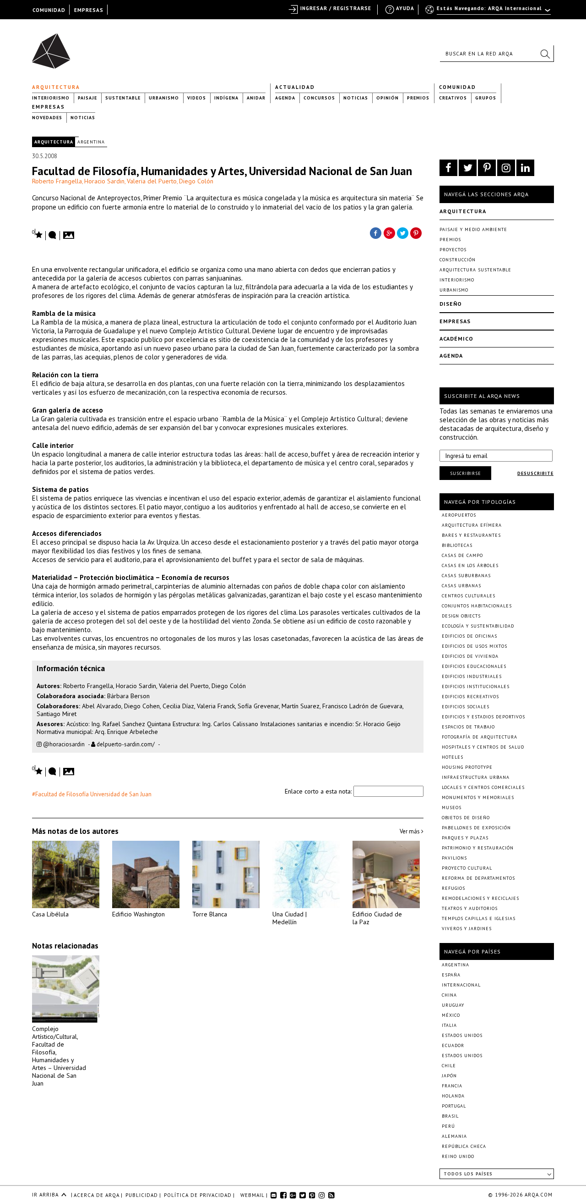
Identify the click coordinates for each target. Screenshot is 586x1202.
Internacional (461, 985)
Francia (452, 1086)
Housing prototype (467, 767)
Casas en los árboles (470, 565)
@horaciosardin (63, 744)
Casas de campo (462, 555)
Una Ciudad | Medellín (289, 918)
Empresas (48, 107)
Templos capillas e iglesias (478, 918)
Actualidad (295, 87)
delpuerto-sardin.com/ (125, 744)
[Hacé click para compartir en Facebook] (375, 232)
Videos (196, 98)
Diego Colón (196, 181)
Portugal (454, 1106)
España (451, 975)
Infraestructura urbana (476, 777)
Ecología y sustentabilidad (478, 626)
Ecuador (453, 1045)
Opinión (387, 98)
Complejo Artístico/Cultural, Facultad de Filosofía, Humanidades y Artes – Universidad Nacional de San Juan (59, 1056)
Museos (451, 808)
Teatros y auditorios (470, 908)
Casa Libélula (50, 914)
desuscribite (535, 473)
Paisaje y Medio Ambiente (473, 229)
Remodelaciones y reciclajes (480, 898)
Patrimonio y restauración (478, 848)
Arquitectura (56, 87)
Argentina (91, 142)
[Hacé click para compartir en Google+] (389, 232)
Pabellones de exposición (476, 828)
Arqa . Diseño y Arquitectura (54, 47)
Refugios (453, 888)
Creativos (453, 98)
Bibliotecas (457, 545)
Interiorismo (51, 98)
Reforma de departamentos (478, 878)
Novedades (47, 118)
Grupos (485, 98)
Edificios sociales (465, 707)
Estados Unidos (462, 1035)
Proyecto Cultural (467, 868)
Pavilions (454, 858)
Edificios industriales (472, 676)
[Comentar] (52, 235)
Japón (449, 1076)
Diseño (451, 303)
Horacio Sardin (104, 181)
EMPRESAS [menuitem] (88, 10)
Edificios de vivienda (470, 656)
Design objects (461, 616)
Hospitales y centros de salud (483, 747)
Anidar (256, 98)
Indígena (226, 98)
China (449, 995)
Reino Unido (458, 1156)
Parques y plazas (465, 838)
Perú (448, 1126)
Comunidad (457, 87)
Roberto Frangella (57, 181)
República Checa (464, 1146)
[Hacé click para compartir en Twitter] (403, 232)
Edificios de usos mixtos (474, 646)
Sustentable (123, 98)
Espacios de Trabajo (468, 727)
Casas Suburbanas (466, 576)
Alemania (454, 1136)
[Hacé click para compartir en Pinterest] (416, 232)
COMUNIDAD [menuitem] (49, 10)
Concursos (319, 98)
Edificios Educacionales (474, 666)
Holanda (453, 1096)
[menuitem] (488, 12)
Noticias (355, 98)
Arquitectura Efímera (472, 525)
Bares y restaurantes (471, 535)
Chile (449, 1066)
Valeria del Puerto (152, 181)
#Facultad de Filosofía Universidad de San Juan (92, 794)
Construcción (458, 260)
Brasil (450, 1116)
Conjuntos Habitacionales (477, 606)
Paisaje (87, 98)
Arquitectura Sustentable (475, 270)
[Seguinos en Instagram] (506, 168)
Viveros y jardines (467, 929)
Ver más (410, 831)
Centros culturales (468, 596)
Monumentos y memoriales (478, 797)
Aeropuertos (459, 515)
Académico (456, 338)
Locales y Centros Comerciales (483, 787)
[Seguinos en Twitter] (468, 168)
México (451, 1015)
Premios (418, 98)
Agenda (285, 98)
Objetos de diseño (466, 818)
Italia (449, 1025)
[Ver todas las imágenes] (70, 232)
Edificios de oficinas (469, 636)
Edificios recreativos (470, 697)
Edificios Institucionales (476, 686)
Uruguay (453, 1005)
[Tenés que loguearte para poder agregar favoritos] (37, 234)
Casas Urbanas (461, 586)
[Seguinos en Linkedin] (525, 168)
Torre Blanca (209, 914)
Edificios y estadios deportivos (483, 717)
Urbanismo (164, 98)
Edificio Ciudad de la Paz (377, 918)
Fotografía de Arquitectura (479, 737)
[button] (545, 54)
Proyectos (453, 250)
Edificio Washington (138, 914)
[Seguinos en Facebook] (448, 168)
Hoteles (452, 757)
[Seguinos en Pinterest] (487, 168)
